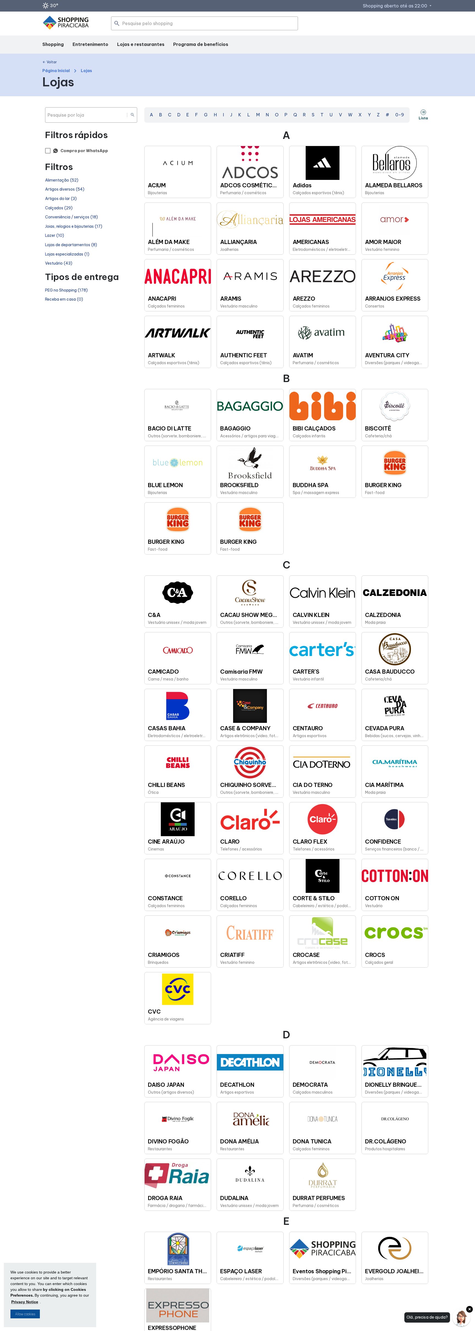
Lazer (54, 235)
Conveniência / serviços (71, 217)
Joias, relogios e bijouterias (73, 226)
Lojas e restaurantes (140, 44)
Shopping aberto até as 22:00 (398, 6)
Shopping (53, 44)
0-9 (399, 114)
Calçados (59, 208)
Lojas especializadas (67, 254)
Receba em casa (64, 299)
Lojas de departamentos (71, 245)
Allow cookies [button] (25, 1314)
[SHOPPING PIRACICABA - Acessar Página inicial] (65, 23)
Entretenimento (90, 44)
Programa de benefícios (200, 44)
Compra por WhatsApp (84, 150)
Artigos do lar (61, 198)
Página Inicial (56, 70)
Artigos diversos (64, 189)
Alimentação (61, 180)
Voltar (49, 62)
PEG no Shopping (66, 290)
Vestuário (58, 263)
